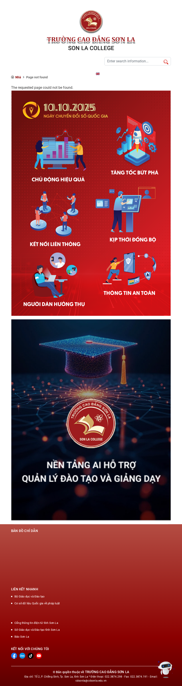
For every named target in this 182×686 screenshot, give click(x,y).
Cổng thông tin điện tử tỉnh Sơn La (36, 623)
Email (89, 73)
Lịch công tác (37, 73)
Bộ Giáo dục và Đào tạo (29, 596)
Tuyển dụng (18, 73)
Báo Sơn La (21, 636)
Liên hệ (78, 73)
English (105, 73)
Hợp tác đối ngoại (60, 73)
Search (166, 62)
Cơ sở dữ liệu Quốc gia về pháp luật (37, 603)
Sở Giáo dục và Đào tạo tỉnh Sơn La (37, 629)
